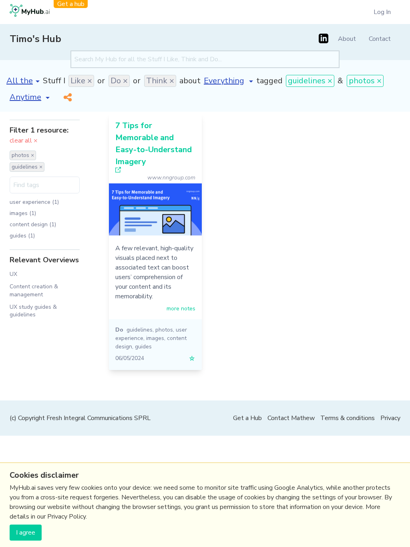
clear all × (24, 140)
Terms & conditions (347, 418)
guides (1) (22, 235)
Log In (382, 12)
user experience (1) (34, 202)
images (155, 338)
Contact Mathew (291, 418)
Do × (119, 80)
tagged (269, 80)
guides (143, 346)
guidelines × (310, 80)
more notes (181, 308)
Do (119, 330)
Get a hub (70, 4)
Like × (81, 80)
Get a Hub (247, 418)
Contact (380, 38)
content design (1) (33, 224)
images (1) (23, 213)
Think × (160, 80)
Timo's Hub (35, 38)
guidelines (140, 330)
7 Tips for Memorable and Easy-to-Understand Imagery (153, 143)
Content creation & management (34, 290)
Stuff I (54, 80)
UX (13, 274)
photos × (365, 80)
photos (164, 330)
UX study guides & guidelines (33, 310)
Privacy (390, 418)
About (347, 38)
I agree (25, 532)
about (190, 80)
